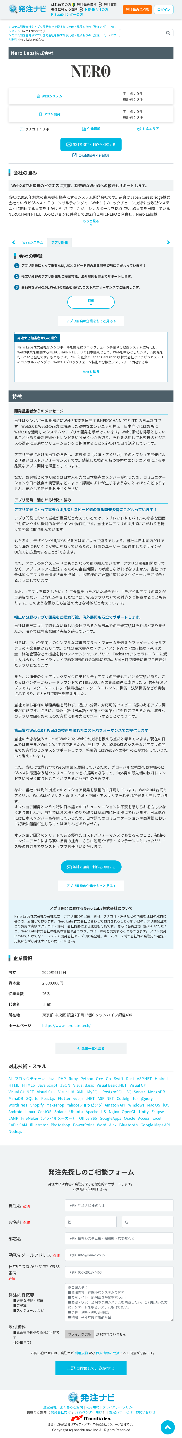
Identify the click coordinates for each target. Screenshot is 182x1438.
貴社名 (15, 1205)
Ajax (112, 1125)
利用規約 (81, 1352)
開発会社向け (61, 1412)
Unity (144, 1111)
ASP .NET (106, 1098)
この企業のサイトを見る (94, 155)
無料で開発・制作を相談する (94, 144)
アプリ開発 (52, 114)
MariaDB (16, 1098)
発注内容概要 (21, 1295)
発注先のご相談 (137, 9)
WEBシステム (52, 96)
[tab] (32, 242)
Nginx (114, 1111)
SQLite (32, 1098)
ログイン (163, 9)
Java (51, 1078)
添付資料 (17, 1327)
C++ (99, 1078)
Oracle (129, 1118)
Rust (130, 1078)
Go (108, 1078)
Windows (136, 1105)
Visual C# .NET (21, 1091)
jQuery (147, 1098)
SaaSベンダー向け (88, 1412)
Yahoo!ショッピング (84, 1105)
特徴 (91, 300)
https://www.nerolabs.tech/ (66, 1025)
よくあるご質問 (71, 1407)
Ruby (73, 1078)
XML (80, 1091)
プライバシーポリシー (119, 1407)
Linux (30, 1111)
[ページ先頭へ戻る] (168, 1427)
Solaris (60, 1111)
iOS (166, 1105)
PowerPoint (83, 1125)
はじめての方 (61, 4)
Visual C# (138, 1085)
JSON (65, 1085)
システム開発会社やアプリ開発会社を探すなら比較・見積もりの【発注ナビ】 (58, 27)
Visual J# (66, 1091)
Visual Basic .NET (112, 1085)
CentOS (44, 1111)
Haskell (161, 1078)
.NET (90, 1098)
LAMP (13, 1118)
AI (10, 1078)
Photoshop (60, 1125)
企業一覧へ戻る (93, 1048)
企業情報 (93, 128)
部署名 (15, 1238)
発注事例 (110, 4)
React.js (48, 1098)
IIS (103, 1111)
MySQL (93, 1091)
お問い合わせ (145, 1412)
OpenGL (129, 1111)
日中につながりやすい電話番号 (34, 1269)
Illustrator (39, 1125)
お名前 (15, 1222)
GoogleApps (110, 1118)
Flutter (64, 1098)
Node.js (15, 1131)
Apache (92, 1111)
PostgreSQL (112, 1091)
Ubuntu (76, 1111)
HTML (14, 1085)
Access (144, 1118)
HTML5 (28, 1085)
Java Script (47, 1085)
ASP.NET (144, 1078)
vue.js (78, 1098)
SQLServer (135, 1091)
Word (101, 1125)
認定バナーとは (120, 1412)
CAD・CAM (18, 1125)
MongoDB (156, 1091)
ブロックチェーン (30, 1078)
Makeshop (55, 1105)
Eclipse (157, 1111)
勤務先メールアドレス (30, 1255)
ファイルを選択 (79, 1334)
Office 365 (88, 1118)
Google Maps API (155, 1125)
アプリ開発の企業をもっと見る (90, 321)
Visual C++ (46, 1091)
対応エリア (150, 128)
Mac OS (153, 1105)
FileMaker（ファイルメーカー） (48, 1118)
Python (87, 1078)
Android (16, 1111)
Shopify (37, 1105)
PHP (62, 1078)
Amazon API (115, 1105)
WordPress (18, 1105)
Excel (156, 1118)
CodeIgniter (127, 1098)
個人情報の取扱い (109, 1352)
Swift (118, 1078)
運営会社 (50, 1407)
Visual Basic (83, 1085)
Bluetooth (128, 1125)
